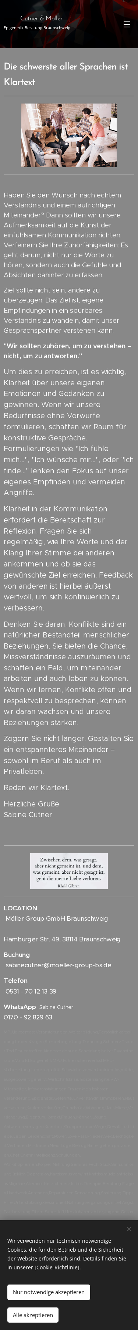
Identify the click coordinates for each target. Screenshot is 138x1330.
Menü (127, 24)
